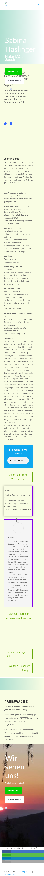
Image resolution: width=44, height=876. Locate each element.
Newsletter (14, 81)
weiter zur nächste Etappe (19, 668)
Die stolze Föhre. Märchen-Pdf (18, 477)
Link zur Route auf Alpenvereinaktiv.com (18, 616)
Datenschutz (9, 874)
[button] (6, 851)
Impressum (27, 871)
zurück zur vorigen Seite (16, 654)
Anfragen (13, 71)
